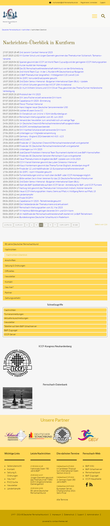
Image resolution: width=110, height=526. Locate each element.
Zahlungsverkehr (13, 298)
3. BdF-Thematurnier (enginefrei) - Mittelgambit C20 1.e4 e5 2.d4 (49, 75)
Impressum (56, 514)
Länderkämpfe (13, 488)
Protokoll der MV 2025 (30, 94)
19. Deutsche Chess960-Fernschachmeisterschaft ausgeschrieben (49, 123)
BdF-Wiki (89, 466)
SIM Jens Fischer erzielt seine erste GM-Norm (40, 97)
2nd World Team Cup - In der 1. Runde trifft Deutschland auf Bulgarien (51, 71)
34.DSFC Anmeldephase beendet (34, 126)
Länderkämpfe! (26, 194)
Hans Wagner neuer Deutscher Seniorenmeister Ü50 (43, 107)
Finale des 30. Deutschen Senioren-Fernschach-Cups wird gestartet (50, 155)
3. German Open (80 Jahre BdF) (66, 481)
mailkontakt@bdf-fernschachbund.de (65, 2)
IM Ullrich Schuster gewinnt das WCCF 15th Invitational (45, 84)
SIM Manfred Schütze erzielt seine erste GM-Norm (42, 130)
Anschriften (10, 260)
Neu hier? (9, 287)
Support (102, 2)
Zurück (19, 225)
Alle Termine (62, 499)
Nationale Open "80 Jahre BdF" (39, 470)
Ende (75, 225)
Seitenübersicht (14, 466)
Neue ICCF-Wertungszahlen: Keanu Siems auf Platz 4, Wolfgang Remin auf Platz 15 (57, 191)
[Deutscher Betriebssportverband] (88, 435)
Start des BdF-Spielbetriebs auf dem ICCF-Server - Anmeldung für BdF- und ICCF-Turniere (60, 184)
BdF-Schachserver (93, 469)
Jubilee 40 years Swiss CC (31, 110)
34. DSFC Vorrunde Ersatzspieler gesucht (38, 78)
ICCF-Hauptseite (93, 479)
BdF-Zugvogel (10, 330)
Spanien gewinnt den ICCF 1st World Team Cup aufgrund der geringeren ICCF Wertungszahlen (63, 62)
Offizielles (9, 271)
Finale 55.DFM (26, 197)
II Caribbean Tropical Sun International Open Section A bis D (67, 471)
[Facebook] (87, 485)
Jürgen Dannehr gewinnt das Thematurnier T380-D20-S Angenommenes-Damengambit (41, 480)
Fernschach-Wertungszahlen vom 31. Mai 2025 (41, 207)
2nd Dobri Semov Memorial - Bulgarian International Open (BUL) (49, 181)
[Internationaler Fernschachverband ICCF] (62, 435)
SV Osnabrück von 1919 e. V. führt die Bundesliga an (43, 113)
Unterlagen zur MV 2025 (30, 149)
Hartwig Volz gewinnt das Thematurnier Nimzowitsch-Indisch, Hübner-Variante (55, 188)
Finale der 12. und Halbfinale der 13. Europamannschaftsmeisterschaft (51, 168)
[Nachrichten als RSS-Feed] (91, 485)
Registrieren (85, 2)
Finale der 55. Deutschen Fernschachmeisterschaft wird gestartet (49, 146)
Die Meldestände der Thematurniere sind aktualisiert (43, 204)
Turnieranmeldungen (14, 314)
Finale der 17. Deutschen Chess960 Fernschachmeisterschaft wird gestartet (54, 142)
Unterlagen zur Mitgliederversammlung (37, 133)
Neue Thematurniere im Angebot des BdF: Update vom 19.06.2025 (50, 159)
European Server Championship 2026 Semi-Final (66, 490)
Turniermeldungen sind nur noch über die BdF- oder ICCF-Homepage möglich (54, 175)
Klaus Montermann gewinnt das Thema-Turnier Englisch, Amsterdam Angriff (54, 165)
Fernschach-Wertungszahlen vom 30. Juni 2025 (41, 117)
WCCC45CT (25, 139)
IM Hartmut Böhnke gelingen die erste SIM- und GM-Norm (46, 210)
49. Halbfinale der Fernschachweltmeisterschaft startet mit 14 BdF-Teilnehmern (55, 214)
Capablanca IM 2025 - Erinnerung (34, 100)
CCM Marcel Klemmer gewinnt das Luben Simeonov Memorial (48, 162)
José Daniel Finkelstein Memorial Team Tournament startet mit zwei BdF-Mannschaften (59, 152)
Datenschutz (69, 514)
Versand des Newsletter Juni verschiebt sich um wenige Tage (47, 120)
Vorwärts (64, 225)
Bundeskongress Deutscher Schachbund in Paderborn (44, 217)
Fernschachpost (92, 472)
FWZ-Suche (12, 482)
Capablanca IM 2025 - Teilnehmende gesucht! (40, 201)
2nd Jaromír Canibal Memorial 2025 (36, 52)
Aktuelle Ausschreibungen (16, 318)
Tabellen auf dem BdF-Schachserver (20, 326)
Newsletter (10, 276)
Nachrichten (10, 249)
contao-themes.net (60, 521)
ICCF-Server (10, 334)
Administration (93, 514)
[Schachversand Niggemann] (16, 435)
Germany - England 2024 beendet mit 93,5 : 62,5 (41, 136)
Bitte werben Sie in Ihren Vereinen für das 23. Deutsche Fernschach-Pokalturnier (56, 178)
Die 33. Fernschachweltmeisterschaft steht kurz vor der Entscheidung (51, 68)
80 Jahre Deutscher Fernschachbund (21, 244)
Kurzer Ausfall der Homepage (32, 65)
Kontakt (8, 281)
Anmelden (93, 2)
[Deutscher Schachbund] (40, 435)
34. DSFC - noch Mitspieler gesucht (35, 172)
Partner (8, 292)
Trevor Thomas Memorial (31, 104)
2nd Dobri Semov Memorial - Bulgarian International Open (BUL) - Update (53, 81)
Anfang (8, 225)
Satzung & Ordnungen (15, 265)
